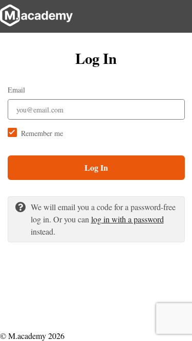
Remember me (42, 133)
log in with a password (127, 219)
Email (16, 90)
